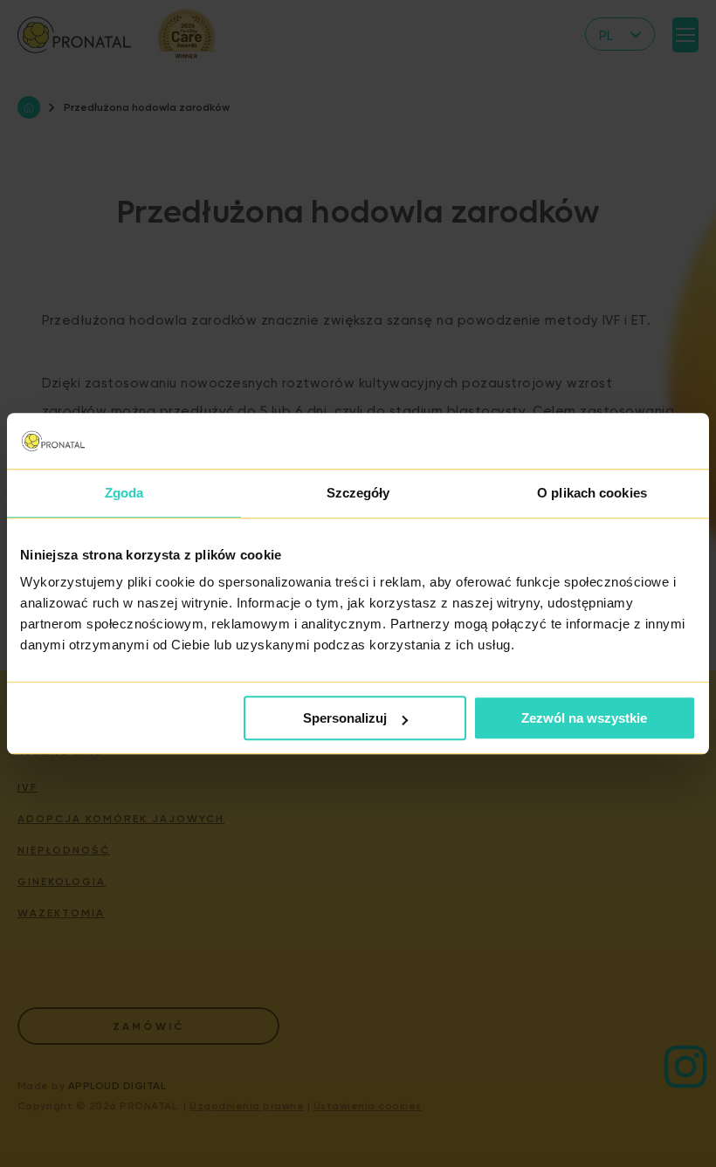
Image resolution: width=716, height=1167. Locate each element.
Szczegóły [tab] (358, 492)
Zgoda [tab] (124, 492)
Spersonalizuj (345, 717)
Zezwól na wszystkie (584, 717)
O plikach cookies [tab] (592, 492)
